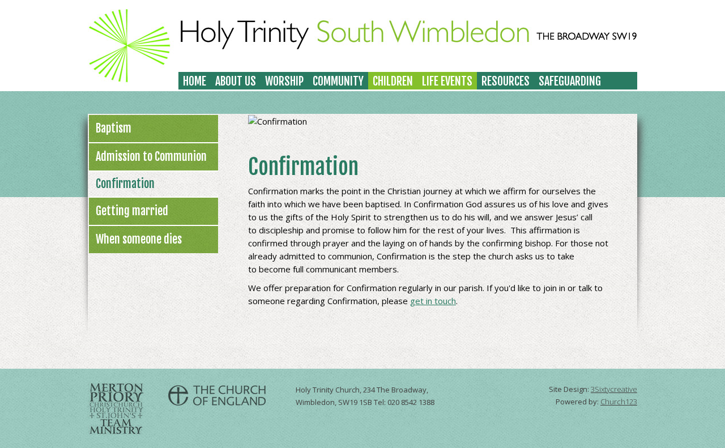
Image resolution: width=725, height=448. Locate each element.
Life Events (447, 81)
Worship (284, 81)
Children (393, 81)
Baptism (113, 128)
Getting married (132, 211)
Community (338, 81)
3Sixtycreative (614, 389)
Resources (505, 81)
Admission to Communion (151, 157)
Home (194, 81)
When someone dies (139, 239)
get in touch (433, 300)
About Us (235, 81)
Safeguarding (570, 81)
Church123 (618, 401)
